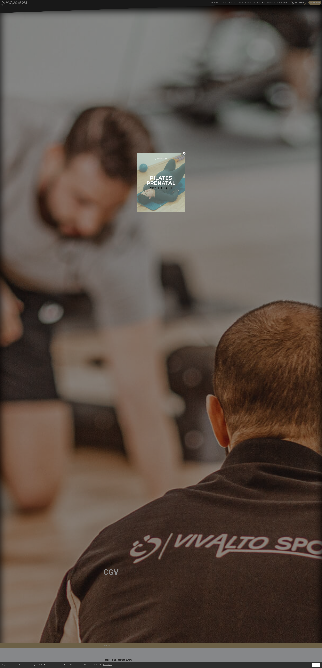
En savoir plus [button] (107, 665)
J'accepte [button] (315, 665)
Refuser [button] (308, 665)
